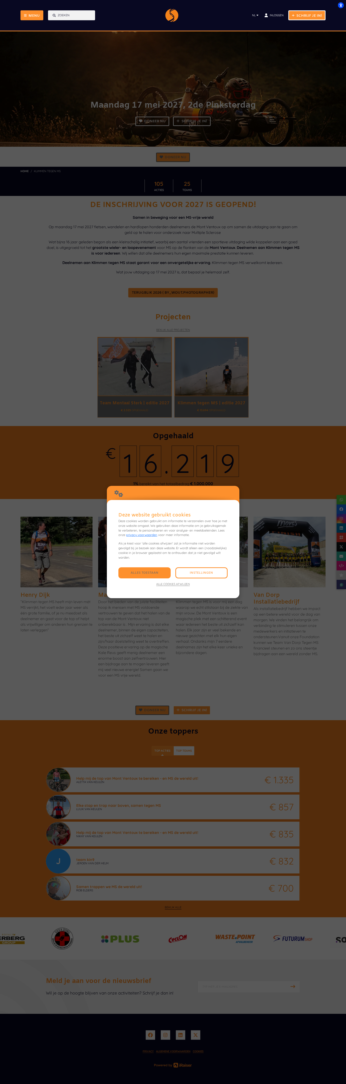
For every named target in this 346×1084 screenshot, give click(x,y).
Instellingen (201, 573)
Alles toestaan (144, 573)
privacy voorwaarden (141, 535)
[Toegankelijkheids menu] (341, 5)
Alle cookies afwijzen (173, 584)
